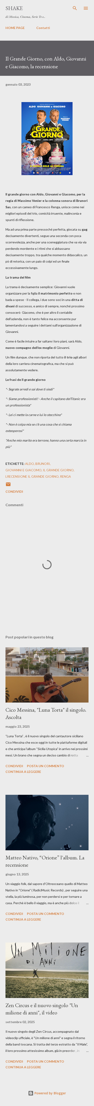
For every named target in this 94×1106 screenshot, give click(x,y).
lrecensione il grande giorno (32, 476)
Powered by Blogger (50, 1093)
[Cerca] (75, 8)
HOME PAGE (15, 28)
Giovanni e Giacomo (23, 470)
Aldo (29, 464)
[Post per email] (8, 486)
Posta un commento (45, 766)
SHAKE (14, 8)
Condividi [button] (14, 491)
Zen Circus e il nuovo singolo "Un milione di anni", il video (41, 1009)
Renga (65, 476)
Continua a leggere (23, 772)
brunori (42, 464)
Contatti (43, 28)
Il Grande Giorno (58, 470)
